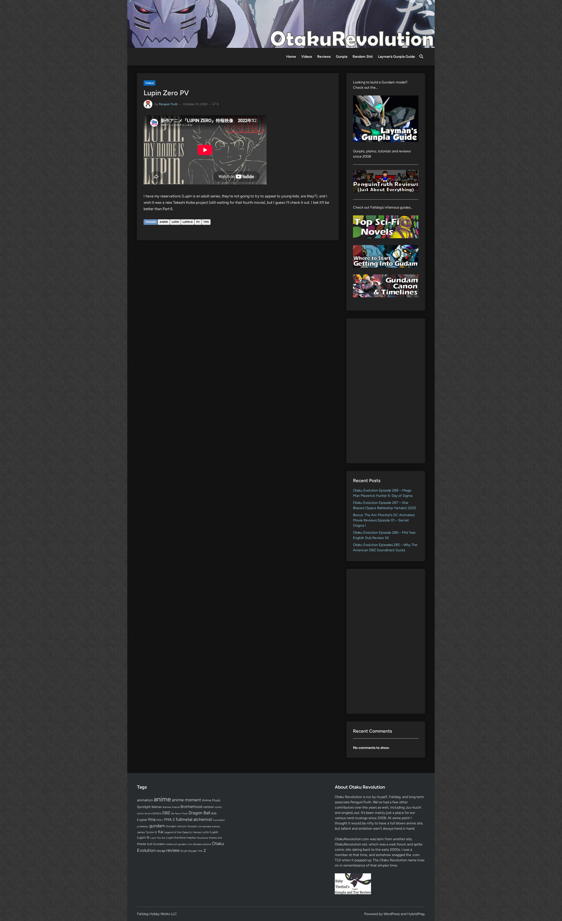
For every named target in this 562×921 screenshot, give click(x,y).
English (142, 820)
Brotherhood (191, 806)
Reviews (324, 56)
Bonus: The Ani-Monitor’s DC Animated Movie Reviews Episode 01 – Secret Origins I (383, 520)
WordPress (392, 914)
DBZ (166, 812)
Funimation (219, 820)
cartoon (208, 807)
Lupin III (188, 221)
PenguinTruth (360, 802)
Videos (306, 56)
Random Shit (363, 56)
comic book (143, 813)
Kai (160, 831)
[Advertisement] (386, 391)
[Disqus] (238, 303)
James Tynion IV (147, 832)
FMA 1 (159, 820)
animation (145, 800)
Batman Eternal (171, 807)
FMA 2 (169, 819)
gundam (157, 825)
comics (156, 813)
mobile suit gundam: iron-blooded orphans (188, 844)
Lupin (175, 221)
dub (214, 813)
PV (198, 221)
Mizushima (202, 837)
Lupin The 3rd (157, 837)
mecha (191, 837)
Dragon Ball (199, 812)
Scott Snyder (188, 851)
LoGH (205, 832)
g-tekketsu (142, 826)
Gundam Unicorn (176, 826)
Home (291, 56)
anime (164, 221)
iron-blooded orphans (209, 826)
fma (151, 819)
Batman (156, 807)
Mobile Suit (215, 837)
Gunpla (341, 56)
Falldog (394, 797)
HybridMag (415, 914)
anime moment (186, 799)
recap (161, 851)
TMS (206, 221)
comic (218, 807)
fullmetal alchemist (194, 819)
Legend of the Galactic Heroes (183, 832)
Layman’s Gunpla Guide (396, 56)
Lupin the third (176, 837)
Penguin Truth (168, 104)
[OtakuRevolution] (281, 24)
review (173, 850)
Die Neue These (179, 813)
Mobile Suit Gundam (151, 844)
